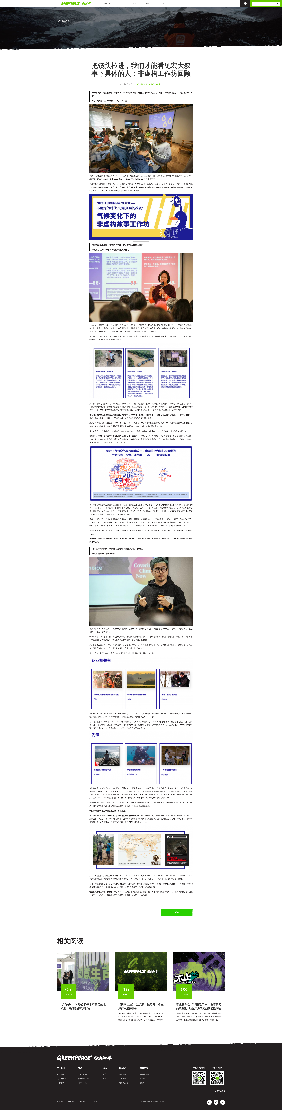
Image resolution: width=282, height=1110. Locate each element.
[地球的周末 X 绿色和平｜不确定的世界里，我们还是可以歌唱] (83, 972)
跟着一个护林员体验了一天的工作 (159, 725)
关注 (121, 4)
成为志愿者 (123, 1083)
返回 (177, 912)
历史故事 (60, 1083)
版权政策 (60, 1101)
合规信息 (93, 1101)
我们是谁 (60, 1074)
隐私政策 (71, 1101)
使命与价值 (61, 1079)
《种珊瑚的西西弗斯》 (98, 803)
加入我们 (161, 4)
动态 (134, 4)
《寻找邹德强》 (117, 645)
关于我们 (107, 4)
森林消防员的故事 (160, 714)
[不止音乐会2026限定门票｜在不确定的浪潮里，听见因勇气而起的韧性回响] (199, 972)
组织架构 (122, 1074)
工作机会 (122, 1079)
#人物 (158, 84)
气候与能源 (82, 1074)
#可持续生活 (142, 84)
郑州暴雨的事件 (102, 653)
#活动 (151, 84)
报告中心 (82, 1101)
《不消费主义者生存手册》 (155, 791)
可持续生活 (82, 1083)
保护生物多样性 (84, 1079)
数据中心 (143, 1079)
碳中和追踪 (144, 1074)
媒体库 (143, 1083)
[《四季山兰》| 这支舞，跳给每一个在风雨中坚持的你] (141, 972)
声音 (147, 4)
